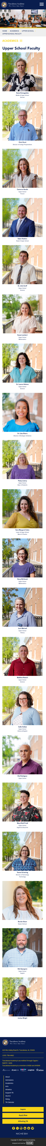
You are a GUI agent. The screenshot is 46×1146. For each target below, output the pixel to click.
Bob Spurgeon (22, 969)
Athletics (8, 1089)
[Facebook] (13, 1128)
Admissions (9, 1080)
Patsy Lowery (22, 481)
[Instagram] (21, 1128)
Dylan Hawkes (22, 239)
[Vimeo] (32, 1128)
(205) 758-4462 (8, 1055)
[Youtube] (28, 1128)
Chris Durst (22, 142)
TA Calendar (9, 1102)
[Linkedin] (24, 1128)
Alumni (7, 1096)
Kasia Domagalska (22, 93)
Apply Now (23, 1115)
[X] (17, 1128)
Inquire (23, 1109)
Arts (6, 1086)
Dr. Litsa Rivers (22, 433)
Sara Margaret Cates (22, 530)
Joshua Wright (22, 1018)
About (7, 1077)
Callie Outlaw (22, 727)
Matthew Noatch (22, 677)
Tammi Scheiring (22, 872)
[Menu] (42, 4)
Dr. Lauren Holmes (22, 384)
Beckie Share (22, 922)
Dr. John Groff (22, 286)
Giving (7, 1099)
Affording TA (23, 1121)
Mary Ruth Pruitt (22, 823)
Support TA (9, 1093)
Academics (9, 1083)
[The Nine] (29, 1143)
